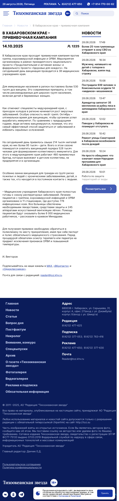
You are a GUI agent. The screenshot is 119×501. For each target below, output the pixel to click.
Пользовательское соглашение (21, 464)
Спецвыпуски (16, 349)
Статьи (11, 316)
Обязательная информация (27, 391)
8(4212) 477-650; (72, 347)
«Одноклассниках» (14, 269)
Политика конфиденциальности (22, 467)
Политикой (76, 496)
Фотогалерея (16, 372)
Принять (105, 493)
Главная (7, 25)
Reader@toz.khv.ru (73, 358)
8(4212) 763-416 (94, 336)
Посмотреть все (101, 189)
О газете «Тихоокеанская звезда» (26, 364)
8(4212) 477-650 (72, 4)
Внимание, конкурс (21, 342)
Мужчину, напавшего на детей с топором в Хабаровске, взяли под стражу (96, 69)
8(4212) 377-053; (72, 336)
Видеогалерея (17, 379)
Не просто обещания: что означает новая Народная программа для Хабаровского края (97, 160)
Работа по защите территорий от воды (95, 178)
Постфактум (16, 329)
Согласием (64, 496)
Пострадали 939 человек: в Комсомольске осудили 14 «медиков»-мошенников (99, 88)
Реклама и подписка (21, 385)
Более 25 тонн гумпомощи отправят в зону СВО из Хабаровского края (98, 49)
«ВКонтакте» (61, 265)
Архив (10, 355)
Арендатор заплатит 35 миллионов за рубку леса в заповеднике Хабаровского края (99, 107)
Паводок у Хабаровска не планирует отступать (97, 125)
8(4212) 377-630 (94, 347)
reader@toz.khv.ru (51, 275)
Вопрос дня (15, 323)
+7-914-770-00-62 (102, 4)
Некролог (13, 336)
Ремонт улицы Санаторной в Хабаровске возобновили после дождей (98, 141)
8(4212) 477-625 (72, 325)
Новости (22, 25)
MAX (49, 265)
